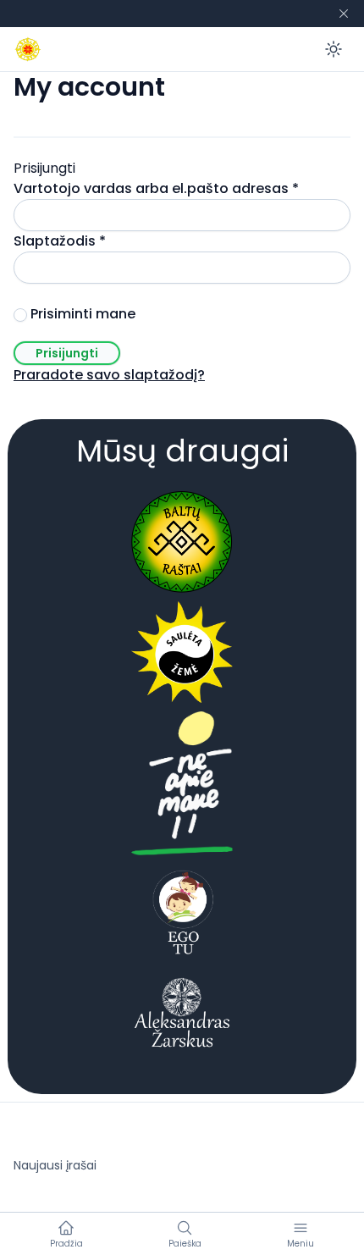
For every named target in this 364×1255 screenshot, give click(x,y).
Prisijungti (67, 353)
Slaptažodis (97, 241)
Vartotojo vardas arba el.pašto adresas (182, 188)
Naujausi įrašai (55, 1165)
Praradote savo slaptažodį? (109, 374)
